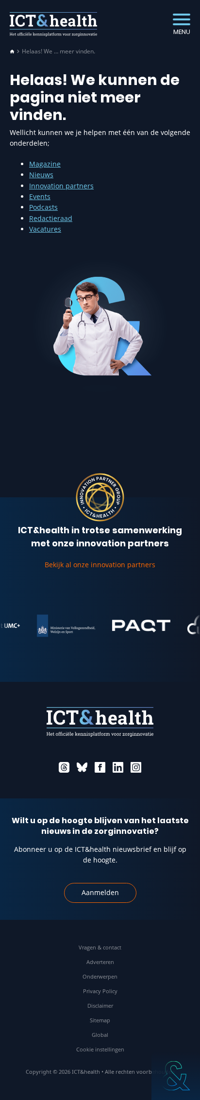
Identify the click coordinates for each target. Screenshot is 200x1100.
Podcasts (43, 207)
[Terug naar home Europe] (53, 24)
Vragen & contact (100, 947)
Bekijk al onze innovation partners (100, 564)
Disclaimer (100, 1005)
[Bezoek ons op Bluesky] (82, 767)
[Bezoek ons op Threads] (64, 767)
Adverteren (100, 961)
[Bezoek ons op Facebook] (100, 767)
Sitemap (100, 1020)
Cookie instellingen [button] (100, 1049)
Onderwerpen (100, 976)
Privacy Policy (100, 991)
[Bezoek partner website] (62, 626)
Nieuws (41, 174)
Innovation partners (61, 185)
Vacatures (45, 229)
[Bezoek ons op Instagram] (136, 767)
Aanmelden (100, 892)
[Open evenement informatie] (175, 1075)
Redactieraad (50, 218)
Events (39, 196)
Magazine (45, 164)
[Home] (12, 51)
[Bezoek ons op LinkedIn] (118, 767)
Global (100, 1034)
